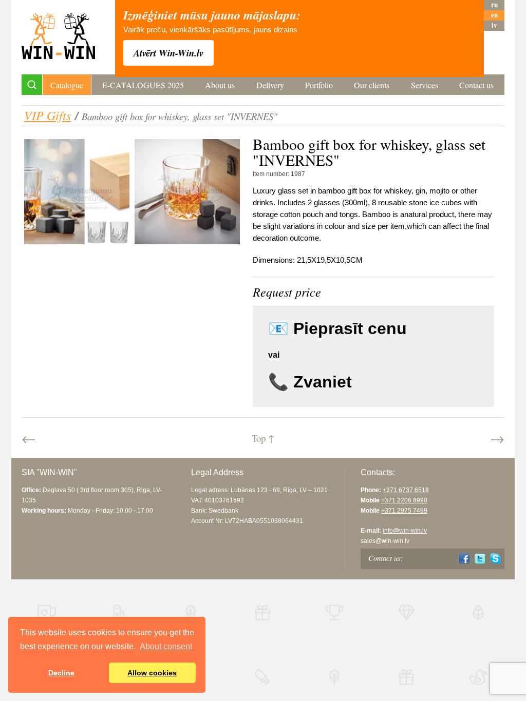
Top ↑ (263, 438)
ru (494, 5)
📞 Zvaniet (310, 382)
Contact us (476, 85)
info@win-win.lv (405, 530)
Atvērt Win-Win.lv (168, 53)
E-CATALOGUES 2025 (143, 85)
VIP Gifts (47, 115)
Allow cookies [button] (152, 673)
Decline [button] (61, 673)
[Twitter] (480, 558)
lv (494, 25)
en (494, 15)
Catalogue (66, 85)
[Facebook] (464, 558)
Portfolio (319, 85)
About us (220, 85)
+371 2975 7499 (404, 510)
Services (424, 85)
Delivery (270, 85)
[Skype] (495, 558)
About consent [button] (166, 646)
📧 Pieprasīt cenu (337, 328)
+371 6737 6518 (406, 490)
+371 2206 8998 (404, 500)
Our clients (371, 85)
